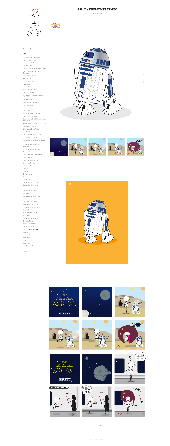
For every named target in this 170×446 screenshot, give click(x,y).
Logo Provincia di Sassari (31, 199)
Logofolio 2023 (27, 66)
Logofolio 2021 (27, 100)
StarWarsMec (27, 132)
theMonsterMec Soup (30, 213)
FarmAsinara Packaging (30, 137)
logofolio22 (26, 84)
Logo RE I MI (27, 166)
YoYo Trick (26, 237)
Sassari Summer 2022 (29, 87)
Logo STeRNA (27, 157)
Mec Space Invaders (29, 224)
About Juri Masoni (29, 49)
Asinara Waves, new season (31, 57)
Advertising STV (28, 179)
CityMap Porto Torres (30, 202)
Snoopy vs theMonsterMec (31, 196)
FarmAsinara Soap (29, 81)
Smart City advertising (30, 204)
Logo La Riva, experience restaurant (34, 68)
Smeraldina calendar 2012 (31, 218)
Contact (25, 252)
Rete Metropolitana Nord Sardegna (34, 123)
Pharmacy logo (28, 105)
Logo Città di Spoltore (30, 116)
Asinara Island (27, 152)
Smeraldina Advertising (30, 182)
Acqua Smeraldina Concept (32, 207)
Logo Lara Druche (29, 163)
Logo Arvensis (27, 188)
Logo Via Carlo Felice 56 (30, 160)
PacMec (25, 240)
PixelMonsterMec (28, 246)
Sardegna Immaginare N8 (31, 149)
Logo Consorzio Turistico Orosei (33, 155)
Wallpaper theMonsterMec (31, 113)
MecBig (25, 232)
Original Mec (27, 235)
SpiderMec (26, 243)
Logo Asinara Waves (29, 60)
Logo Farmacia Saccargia (31, 63)
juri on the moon (28, 226)
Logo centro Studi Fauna (31, 129)
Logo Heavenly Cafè (29, 76)
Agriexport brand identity (31, 102)
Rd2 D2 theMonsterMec (30, 229)
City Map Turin (28, 221)
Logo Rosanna (27, 111)
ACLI (24, 177)
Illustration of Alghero (30, 126)
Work (24, 53)
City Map (26, 171)
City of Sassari (27, 174)
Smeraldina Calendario (30, 185)
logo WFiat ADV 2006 (30, 89)
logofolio (26, 108)
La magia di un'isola (29, 191)
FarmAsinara (27, 215)
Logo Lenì (26, 168)
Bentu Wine (27, 78)
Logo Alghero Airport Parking (32, 134)
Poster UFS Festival (29, 92)
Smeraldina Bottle (29, 210)
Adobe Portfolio (100, 439)
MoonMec (26, 193)
